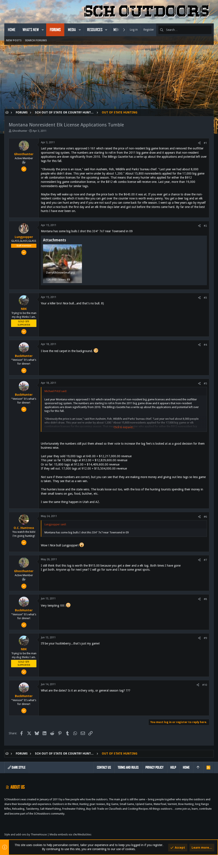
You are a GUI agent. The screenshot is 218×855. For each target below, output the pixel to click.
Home (186, 767)
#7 (205, 559)
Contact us (104, 767)
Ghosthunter (19, 130)
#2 (205, 225)
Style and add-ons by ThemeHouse (25, 834)
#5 (205, 383)
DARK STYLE (18, 767)
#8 (205, 599)
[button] (42, 29)
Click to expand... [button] (124, 427)
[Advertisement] (109, 79)
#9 (205, 638)
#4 (205, 344)
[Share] (199, 143)
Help (173, 767)
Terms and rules (128, 767)
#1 (205, 143)
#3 (205, 297)
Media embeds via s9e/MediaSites (70, 834)
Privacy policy (154, 767)
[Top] (198, 767)
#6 (205, 516)
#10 (204, 684)
